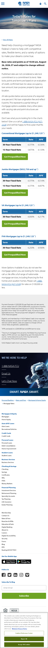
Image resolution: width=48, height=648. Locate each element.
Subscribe (24, 595)
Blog (3, 544)
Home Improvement (9, 449)
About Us (5, 530)
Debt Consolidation (8, 446)
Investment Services (9, 490)
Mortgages (5, 417)
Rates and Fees (21, 400)
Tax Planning (6, 499)
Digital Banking (7, 527)
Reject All (24, 639)
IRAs (3, 478)
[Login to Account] (40, 4)
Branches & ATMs (7, 521)
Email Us (6, 373)
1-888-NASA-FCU (10, 366)
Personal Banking (8, 400)
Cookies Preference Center (24, 633)
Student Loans (6, 455)
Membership (6, 513)
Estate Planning (7, 505)
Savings (4, 472)
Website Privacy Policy (19, 629)
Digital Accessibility (9, 536)
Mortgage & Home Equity (37, 400)
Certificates (6, 475)
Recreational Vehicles (9, 429)
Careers (4, 533)
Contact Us (5, 515)
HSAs (3, 481)
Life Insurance (6, 502)
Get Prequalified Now (15, 156)
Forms (4, 541)
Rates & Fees (6, 518)
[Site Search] (45, 4)
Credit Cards (6, 436)
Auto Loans (5, 426)
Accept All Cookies (24, 644)
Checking (5, 469)
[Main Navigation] (2, 4)
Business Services (8, 462)
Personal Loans (7, 443)
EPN (3, 547)
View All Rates (8, 40)
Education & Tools (8, 524)
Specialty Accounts (8, 496)
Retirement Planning (9, 493)
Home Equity (6, 419)
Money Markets (7, 483)
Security (4, 538)
